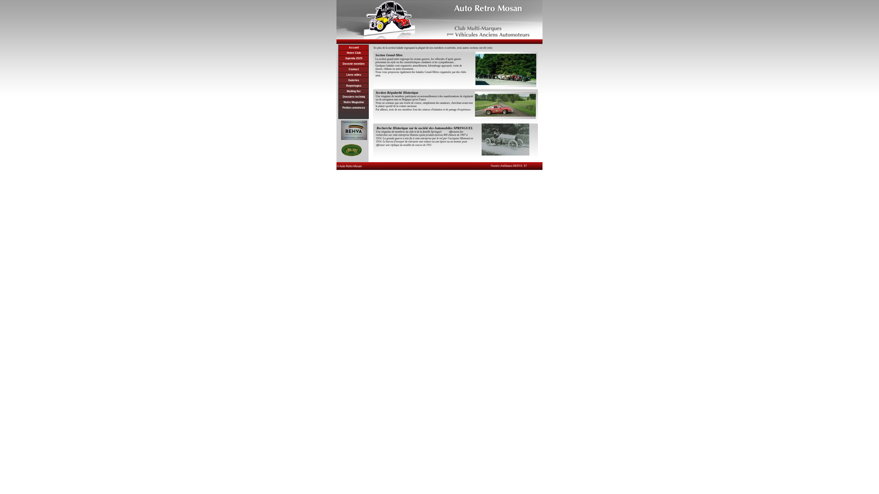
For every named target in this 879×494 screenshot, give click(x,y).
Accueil (354, 47)
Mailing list (354, 91)
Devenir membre (354, 63)
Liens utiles (353, 74)
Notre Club (354, 52)
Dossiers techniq (354, 96)
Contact (354, 69)
